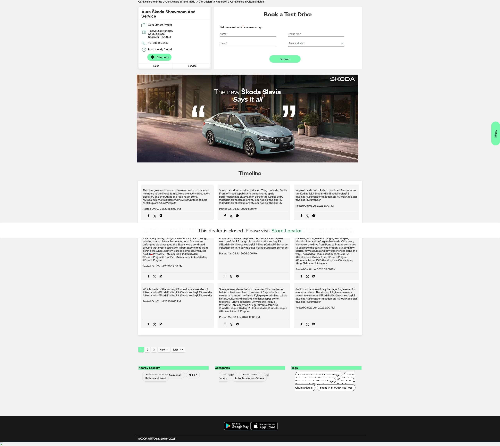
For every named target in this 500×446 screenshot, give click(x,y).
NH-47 (193, 375)
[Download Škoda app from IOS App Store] (264, 426)
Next (162, 349)
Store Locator (286, 230)
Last (175, 349)
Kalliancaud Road (155, 378)
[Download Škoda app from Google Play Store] (237, 426)
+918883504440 (158, 42)
